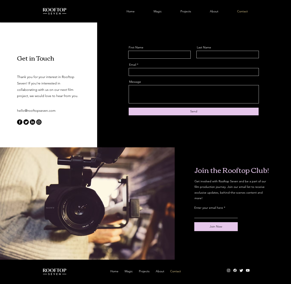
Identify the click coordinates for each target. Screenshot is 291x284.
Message (135, 81)
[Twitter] (26, 122)
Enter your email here (208, 207)
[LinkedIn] (32, 122)
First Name (136, 47)
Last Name (204, 47)
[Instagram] (39, 122)
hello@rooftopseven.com (36, 111)
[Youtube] (248, 270)
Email (132, 64)
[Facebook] (19, 122)
